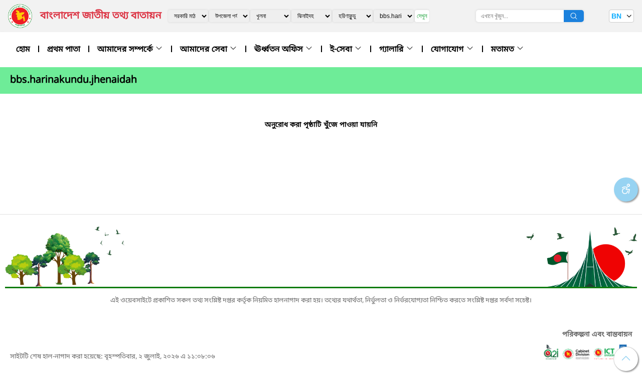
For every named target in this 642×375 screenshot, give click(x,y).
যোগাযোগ (448, 49)
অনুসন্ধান (574, 16)
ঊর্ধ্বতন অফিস (279, 49)
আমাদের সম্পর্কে (126, 49)
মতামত (503, 49)
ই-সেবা (342, 49)
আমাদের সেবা (204, 49)
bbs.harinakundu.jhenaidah (73, 80)
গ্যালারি (392, 49)
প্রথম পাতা (63, 49)
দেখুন (422, 16)
